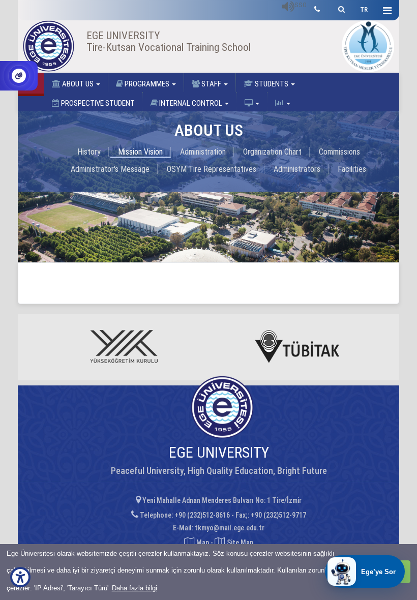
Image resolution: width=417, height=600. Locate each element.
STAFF (211, 83)
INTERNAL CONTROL (191, 103)
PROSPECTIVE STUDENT (97, 103)
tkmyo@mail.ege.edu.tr (229, 528)
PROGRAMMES (147, 83)
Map (203, 542)
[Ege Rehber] (317, 8)
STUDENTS (271, 83)
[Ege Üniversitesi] (339, 8)
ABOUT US (78, 83)
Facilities (352, 169)
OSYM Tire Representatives (211, 169)
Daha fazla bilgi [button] (134, 588)
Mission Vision (140, 152)
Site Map (239, 542)
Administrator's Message (110, 169)
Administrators (297, 169)
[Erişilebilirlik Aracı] (20, 577)
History (89, 152)
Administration (203, 152)
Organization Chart (272, 152)
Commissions (339, 152)
